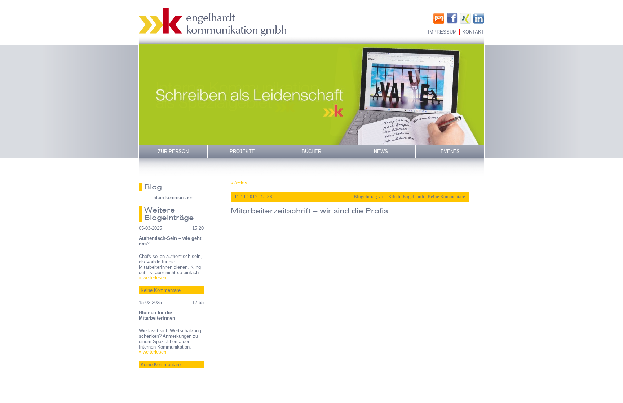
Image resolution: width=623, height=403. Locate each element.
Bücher (311, 151)
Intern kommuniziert (173, 197)
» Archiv (239, 182)
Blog (153, 187)
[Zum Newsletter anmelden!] (438, 18)
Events (450, 151)
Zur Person (173, 151)
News (381, 151)
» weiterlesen (152, 277)
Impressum (442, 32)
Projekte (242, 151)
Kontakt (473, 32)
